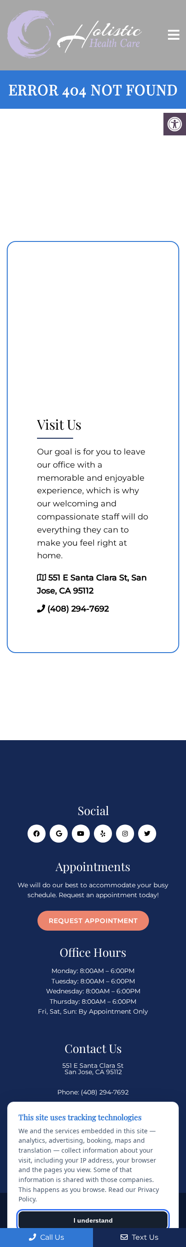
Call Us (51, 1237)
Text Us (144, 1237)
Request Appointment (93, 921)
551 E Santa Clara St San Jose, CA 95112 (93, 1068)
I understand (93, 1220)
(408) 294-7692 (78, 609)
